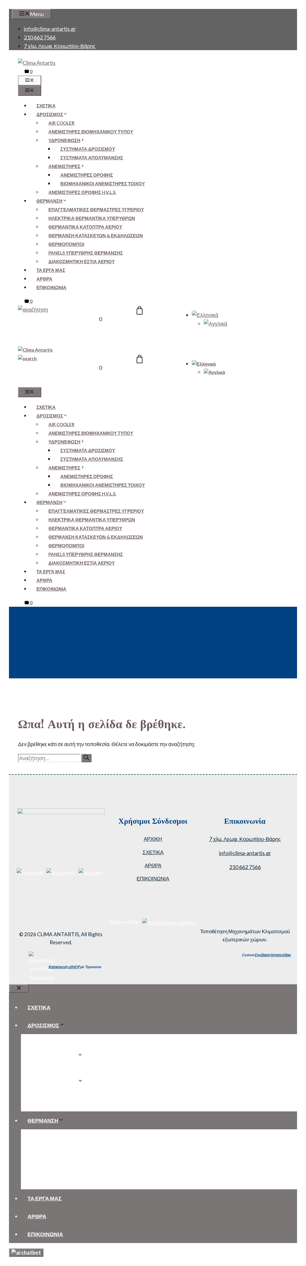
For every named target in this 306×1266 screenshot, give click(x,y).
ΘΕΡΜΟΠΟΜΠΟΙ (66, 244)
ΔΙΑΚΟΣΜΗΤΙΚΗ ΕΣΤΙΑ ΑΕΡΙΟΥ (81, 261)
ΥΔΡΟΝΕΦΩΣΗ (64, 140)
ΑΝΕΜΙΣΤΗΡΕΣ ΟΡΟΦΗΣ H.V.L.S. (82, 192)
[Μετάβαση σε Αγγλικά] (215, 323)
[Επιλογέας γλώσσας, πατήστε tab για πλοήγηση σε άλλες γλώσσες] (205, 315)
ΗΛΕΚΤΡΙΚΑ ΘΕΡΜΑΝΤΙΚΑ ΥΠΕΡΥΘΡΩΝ (91, 218)
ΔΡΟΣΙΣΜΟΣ (49, 114)
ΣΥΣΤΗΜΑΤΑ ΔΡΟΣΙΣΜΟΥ (87, 149)
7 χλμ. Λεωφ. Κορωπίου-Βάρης (60, 46)
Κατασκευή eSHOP (64, 967)
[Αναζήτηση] (86, 758)
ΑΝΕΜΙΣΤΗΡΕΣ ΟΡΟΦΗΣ (86, 175)
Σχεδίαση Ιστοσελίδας (273, 955)
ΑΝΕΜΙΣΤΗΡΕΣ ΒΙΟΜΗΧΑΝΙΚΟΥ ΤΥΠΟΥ (90, 131)
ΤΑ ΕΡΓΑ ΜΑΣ (50, 270)
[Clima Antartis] (35, 349)
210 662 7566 (40, 37)
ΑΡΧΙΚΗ (153, 839)
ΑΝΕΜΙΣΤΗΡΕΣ (64, 166)
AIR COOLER (61, 123)
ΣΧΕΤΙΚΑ (46, 105)
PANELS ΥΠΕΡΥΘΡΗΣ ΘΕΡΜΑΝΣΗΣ (85, 252)
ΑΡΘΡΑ (44, 278)
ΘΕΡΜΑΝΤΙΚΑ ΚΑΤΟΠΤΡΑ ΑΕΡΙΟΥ (85, 227)
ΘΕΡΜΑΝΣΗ (49, 201)
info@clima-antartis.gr (50, 28)
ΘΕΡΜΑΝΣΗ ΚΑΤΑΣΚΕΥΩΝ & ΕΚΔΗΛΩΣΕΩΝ (95, 235)
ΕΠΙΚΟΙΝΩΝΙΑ (51, 287)
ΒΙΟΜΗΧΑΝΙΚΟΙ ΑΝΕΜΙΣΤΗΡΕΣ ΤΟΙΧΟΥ (102, 183)
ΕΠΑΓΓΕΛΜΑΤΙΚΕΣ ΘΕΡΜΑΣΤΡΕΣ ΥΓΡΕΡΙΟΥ (96, 209)
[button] (33, 309)
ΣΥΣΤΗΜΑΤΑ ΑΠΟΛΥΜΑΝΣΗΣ (91, 157)
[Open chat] (26, 1252)
